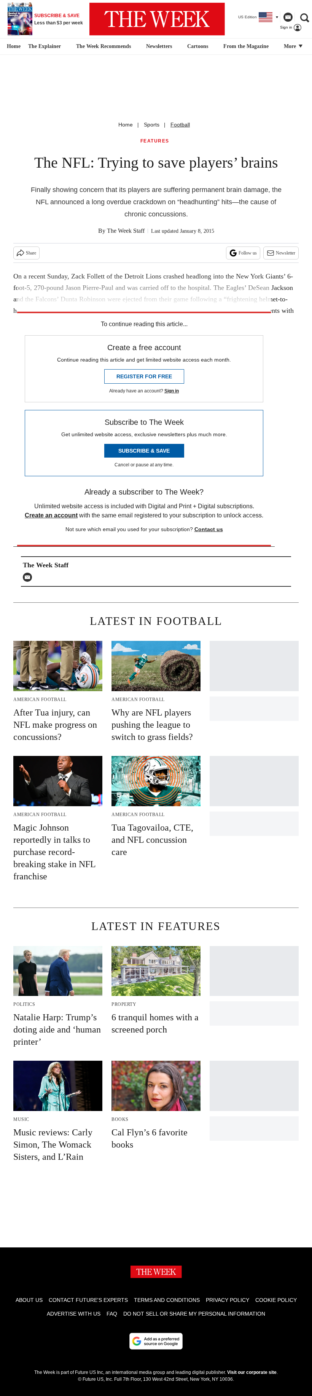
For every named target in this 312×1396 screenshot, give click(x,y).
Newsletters (159, 46)
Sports (151, 125)
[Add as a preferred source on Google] (156, 1341)
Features (154, 141)
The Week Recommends (103, 46)
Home (125, 125)
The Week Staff (126, 230)
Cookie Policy (276, 1300)
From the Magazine (246, 46)
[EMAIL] (29, 577)
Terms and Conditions (167, 1300)
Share (31, 253)
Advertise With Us (73, 1314)
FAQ (112, 1314)
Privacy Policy (227, 1300)
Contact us (208, 529)
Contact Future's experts (88, 1300)
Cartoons (197, 46)
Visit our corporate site (252, 1372)
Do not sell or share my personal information (194, 1314)
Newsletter (285, 253)
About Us (29, 1300)
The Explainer (44, 46)
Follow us (248, 253)
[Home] (13, 46)
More (291, 46)
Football (180, 125)
